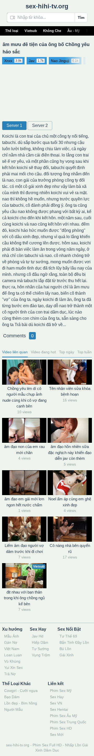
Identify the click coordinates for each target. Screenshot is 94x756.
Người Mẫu (13, 709)
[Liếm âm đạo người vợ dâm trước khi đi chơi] (24, 529)
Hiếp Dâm (40, 642)
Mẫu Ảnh (11, 636)
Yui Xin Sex (13, 667)
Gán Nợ (10, 642)
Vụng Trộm (41, 655)
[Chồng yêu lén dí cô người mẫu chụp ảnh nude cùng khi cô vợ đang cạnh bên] (24, 372)
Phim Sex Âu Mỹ (63, 716)
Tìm (81, 17)
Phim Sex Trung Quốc (68, 722)
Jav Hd (37, 636)
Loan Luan (13, 655)
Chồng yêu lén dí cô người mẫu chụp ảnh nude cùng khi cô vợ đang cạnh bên (24, 397)
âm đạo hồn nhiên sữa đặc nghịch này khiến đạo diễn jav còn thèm (69, 452)
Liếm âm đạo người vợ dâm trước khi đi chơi (24, 548)
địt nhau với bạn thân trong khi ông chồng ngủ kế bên (24, 598)
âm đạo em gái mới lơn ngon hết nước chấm (24, 502)
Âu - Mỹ (73, 31)
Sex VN (56, 703)
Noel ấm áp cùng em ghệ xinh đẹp (69, 502)
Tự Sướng (40, 649)
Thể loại (11, 31)
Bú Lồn (65, 649)
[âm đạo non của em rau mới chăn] (24, 430)
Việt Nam (11, 649)
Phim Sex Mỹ (61, 690)
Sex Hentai (59, 709)
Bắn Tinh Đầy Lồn (74, 642)
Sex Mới (56, 734)
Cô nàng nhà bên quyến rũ (70, 548)
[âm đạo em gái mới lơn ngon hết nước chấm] (24, 482)
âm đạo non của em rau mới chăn (24, 449)
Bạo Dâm (12, 697)
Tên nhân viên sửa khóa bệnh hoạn (69, 391)
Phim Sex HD (61, 728)
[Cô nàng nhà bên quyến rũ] (70, 529)
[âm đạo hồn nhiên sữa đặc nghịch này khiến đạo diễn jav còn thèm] (70, 430)
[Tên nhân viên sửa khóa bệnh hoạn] (70, 372)
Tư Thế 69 (68, 636)
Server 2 (40, 125)
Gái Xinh (67, 655)
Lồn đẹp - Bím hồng (20, 703)
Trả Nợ (10, 674)
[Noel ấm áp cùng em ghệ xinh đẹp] (70, 482)
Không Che (52, 31)
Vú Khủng (12, 661)
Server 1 (14, 125)
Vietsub (31, 31)
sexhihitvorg (47, 6)
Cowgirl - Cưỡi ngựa (21, 690)
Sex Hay (57, 697)
